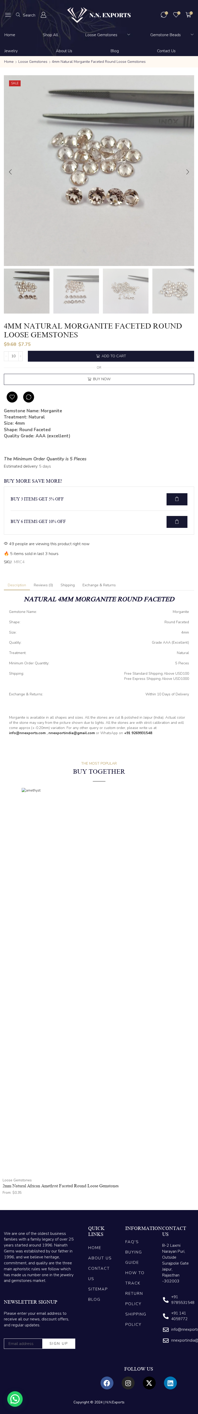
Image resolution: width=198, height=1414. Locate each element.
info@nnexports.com (27, 733)
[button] (8, 15)
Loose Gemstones (32, 61)
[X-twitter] (149, 1383)
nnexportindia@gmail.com (71, 733)
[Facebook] (107, 1383)
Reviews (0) (43, 585)
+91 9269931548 (138, 733)
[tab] (17, 585)
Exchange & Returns (99, 585)
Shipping (68, 585)
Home (9, 61)
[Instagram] (128, 1383)
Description (17, 585)
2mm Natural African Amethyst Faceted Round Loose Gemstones (61, 1186)
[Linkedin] (170, 1383)
